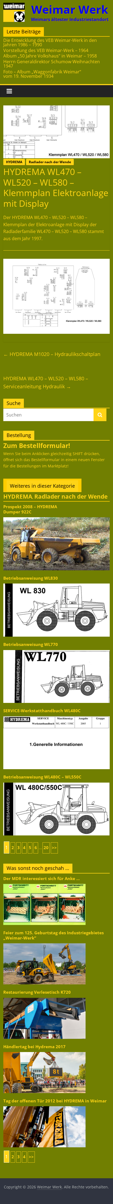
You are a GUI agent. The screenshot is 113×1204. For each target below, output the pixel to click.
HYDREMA (14, 162)
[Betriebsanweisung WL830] (56, 583)
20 (46, 847)
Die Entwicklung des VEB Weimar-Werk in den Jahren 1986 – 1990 (50, 42)
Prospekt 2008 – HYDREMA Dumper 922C (30, 509)
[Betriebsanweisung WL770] (56, 650)
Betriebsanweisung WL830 (30, 578)
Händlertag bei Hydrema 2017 (34, 1047)
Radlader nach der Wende (50, 162)
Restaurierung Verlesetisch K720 (37, 992)
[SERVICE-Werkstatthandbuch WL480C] (56, 716)
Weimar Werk (69, 9)
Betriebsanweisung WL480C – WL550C (42, 777)
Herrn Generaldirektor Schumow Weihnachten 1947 (51, 64)
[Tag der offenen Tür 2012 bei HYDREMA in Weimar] (44, 1106)
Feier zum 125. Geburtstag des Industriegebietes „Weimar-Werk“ (53, 935)
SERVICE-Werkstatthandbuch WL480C (42, 711)
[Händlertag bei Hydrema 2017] (44, 1051)
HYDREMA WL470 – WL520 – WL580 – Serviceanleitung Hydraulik (45, 382)
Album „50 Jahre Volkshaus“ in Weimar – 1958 (50, 56)
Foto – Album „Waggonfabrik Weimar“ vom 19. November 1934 (42, 74)
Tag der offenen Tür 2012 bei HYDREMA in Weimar (55, 1101)
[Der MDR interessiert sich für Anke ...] (44, 883)
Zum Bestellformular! (36, 445)
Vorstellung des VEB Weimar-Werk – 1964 (45, 50)
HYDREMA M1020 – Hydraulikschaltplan (51, 354)
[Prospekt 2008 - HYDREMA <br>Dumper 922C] (56, 517)
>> (54, 847)
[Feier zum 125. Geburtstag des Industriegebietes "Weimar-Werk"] (44, 943)
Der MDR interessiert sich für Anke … (41, 878)
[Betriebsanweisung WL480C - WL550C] (56, 782)
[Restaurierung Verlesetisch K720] (44, 997)
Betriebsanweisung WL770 (30, 644)
